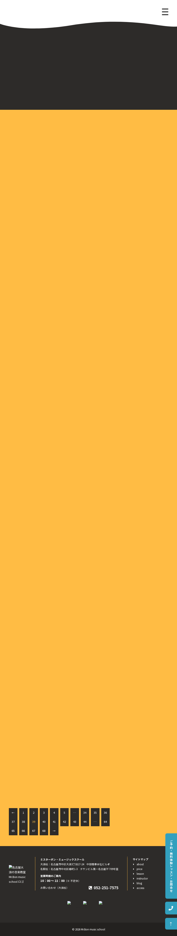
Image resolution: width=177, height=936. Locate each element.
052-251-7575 (106, 887)
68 (43, 831)
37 (13, 822)
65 (13, 831)
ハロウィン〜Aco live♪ (35, 698)
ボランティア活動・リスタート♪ (43, 578)
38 (23, 822)
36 (105, 812)
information (131, 146)
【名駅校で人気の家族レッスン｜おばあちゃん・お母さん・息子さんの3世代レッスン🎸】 (143, 227)
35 (95, 812)
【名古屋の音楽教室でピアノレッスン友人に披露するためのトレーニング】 (143, 258)
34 (84, 812)
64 (105, 822)
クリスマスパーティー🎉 (36, 436)
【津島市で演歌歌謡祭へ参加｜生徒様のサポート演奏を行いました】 (143, 243)
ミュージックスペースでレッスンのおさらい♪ (53, 294)
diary (127, 141)
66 (23, 831)
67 (33, 831)
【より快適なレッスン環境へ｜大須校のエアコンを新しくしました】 (143, 273)
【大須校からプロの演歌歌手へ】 (145, 300)
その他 (128, 158)
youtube (129, 152)
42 (64, 822)
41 (54, 822)
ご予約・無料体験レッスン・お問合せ (171, 866)
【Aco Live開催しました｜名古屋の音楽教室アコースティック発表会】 (145, 201)
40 (43, 822)
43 (74, 822)
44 (84, 822)
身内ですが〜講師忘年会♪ (38, 152)
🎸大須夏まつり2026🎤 (139, 191)
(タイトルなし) (133, 295)
